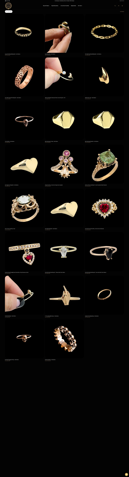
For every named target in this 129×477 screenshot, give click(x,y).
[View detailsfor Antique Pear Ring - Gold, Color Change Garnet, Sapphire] (64, 164)
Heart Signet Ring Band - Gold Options (51, 228)
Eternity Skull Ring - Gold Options (50, 359)
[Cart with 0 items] (122, 6)
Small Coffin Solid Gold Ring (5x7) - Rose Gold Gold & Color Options (95, 272)
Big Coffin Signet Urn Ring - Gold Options (51, 141)
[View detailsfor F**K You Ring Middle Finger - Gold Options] (64, 295)
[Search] (115, 6)
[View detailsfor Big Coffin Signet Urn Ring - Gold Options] (64, 120)
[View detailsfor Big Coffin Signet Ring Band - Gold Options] (104, 120)
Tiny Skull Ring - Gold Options (9, 141)
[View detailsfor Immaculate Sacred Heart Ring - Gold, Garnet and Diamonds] (104, 207)
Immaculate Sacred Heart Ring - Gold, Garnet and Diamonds (94, 228)
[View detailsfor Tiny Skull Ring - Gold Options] (24, 120)
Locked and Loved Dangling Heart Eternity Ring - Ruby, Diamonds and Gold (16, 272)
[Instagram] (6, 0)
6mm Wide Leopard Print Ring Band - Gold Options (13, 97)
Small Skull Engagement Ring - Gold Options (12, 359)
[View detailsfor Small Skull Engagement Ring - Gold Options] (24, 338)
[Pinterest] (9, 0)
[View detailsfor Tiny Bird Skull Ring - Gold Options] (24, 295)
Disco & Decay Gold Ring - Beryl (10, 228)
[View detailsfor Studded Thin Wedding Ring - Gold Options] (104, 295)
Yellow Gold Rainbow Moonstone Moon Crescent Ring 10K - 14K (55, 97)
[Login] (119, 6)
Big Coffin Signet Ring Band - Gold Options (91, 141)
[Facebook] (5, 0)
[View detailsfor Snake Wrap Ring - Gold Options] (64, 33)
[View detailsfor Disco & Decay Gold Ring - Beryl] (24, 207)
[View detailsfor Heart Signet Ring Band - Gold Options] (64, 207)
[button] (122, 6)
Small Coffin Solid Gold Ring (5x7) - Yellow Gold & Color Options (55, 272)
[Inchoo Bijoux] (8, 5)
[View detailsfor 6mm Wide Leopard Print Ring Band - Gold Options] (24, 76)
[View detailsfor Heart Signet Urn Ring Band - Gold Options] (24, 164)
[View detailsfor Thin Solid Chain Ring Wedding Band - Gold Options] (104, 33)
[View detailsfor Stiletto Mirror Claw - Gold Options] (104, 76)
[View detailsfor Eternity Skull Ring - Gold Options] (64, 338)
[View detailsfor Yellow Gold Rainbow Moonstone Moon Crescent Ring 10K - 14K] (64, 76)
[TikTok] (8, 0)
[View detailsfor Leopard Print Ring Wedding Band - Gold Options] (24, 33)
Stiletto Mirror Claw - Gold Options (90, 97)
